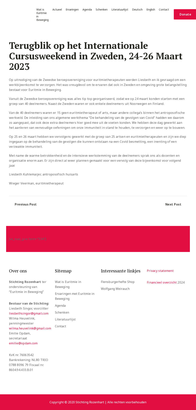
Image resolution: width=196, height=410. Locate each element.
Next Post (173, 204)
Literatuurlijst (119, 9)
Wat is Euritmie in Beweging (42, 15)
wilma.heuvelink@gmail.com (30, 328)
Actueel (57, 9)
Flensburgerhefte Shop (118, 282)
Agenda (87, 9)
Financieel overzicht (162, 282)
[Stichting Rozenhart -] (17, 14)
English (150, 9)
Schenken (102, 9)
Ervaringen (72, 9)
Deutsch (137, 9)
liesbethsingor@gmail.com (28, 313)
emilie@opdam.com (23, 343)
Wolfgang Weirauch (115, 289)
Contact (164, 9)
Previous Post (26, 204)
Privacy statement (160, 271)
